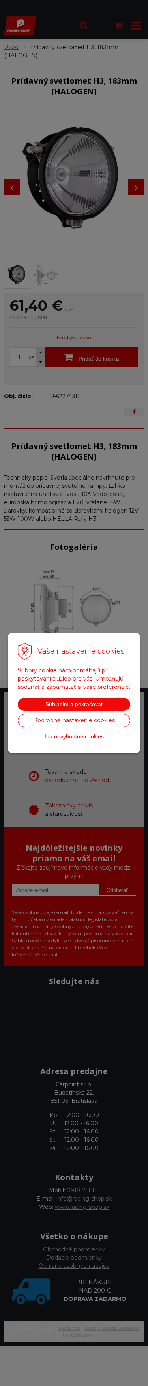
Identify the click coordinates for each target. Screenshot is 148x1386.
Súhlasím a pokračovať (74, 704)
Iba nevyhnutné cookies (74, 736)
